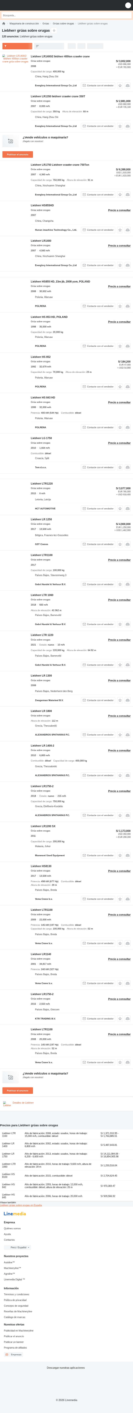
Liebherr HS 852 (41, 357)
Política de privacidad (15, 1300)
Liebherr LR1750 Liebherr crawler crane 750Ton (60, 164)
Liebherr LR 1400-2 (42, 745)
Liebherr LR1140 (41, 954)
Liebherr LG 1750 (41, 438)
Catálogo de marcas (14, 1317)
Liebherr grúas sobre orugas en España (21, 1205)
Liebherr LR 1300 (41, 675)
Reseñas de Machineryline (18, 1311)
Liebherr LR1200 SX (43, 826)
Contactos (9, 1239)
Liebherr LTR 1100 (9, 1134)
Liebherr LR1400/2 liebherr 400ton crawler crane (60, 56)
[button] (128, 5)
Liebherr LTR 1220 (42, 635)
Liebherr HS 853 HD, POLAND (49, 317)
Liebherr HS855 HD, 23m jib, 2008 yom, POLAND (60, 281)
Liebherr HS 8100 (8, 1175)
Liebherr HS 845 (8, 1196)
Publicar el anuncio (17, 154)
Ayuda (7, 1234)
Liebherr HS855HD (42, 205)
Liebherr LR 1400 (8, 1145)
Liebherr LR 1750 (8, 1155)
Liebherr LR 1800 (41, 711)
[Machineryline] (4, 23)
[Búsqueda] (128, 15)
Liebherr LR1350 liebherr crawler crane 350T (58, 96)
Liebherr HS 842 (8, 1186)
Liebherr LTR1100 (42, 555)
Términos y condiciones (16, 1294)
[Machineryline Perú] (22, 5)
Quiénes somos (12, 1228)
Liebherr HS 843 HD (43, 397)
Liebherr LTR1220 (42, 483)
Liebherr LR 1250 (41, 519)
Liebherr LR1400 (41, 240)
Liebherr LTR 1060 (42, 595)
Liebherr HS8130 (41, 866)
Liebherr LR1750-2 (42, 786)
